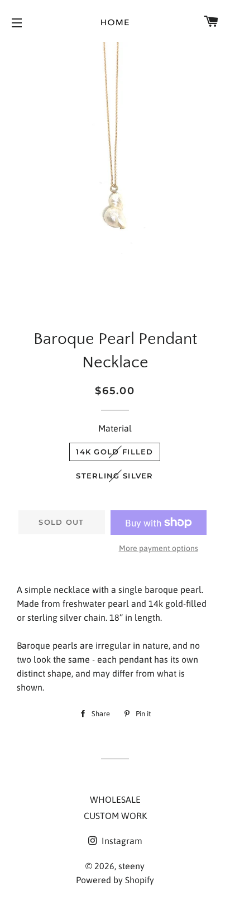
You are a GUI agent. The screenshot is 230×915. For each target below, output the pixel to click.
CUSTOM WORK (115, 816)
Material (115, 428)
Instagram (120, 841)
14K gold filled (115, 451)
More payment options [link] (158, 548)
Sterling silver (115, 475)
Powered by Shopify (115, 880)
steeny (131, 866)
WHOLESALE (115, 799)
